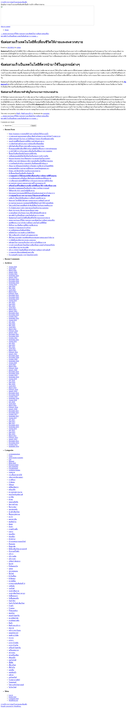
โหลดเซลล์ (12, 682)
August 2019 (13, 379)
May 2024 (12, 288)
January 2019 (13, 391)
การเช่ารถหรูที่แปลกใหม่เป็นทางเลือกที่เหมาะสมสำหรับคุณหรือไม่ (32, 245)
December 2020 (14, 356)
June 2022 (12, 324)
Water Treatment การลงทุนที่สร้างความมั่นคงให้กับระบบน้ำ (29, 134)
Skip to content (5, 26)
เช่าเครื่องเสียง (14, 655)
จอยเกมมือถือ (13, 502)
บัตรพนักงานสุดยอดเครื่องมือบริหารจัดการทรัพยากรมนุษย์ (29, 188)
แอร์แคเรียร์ (13, 677)
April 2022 (12, 327)
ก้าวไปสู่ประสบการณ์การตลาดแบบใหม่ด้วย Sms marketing (28, 208)
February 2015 (13, 437)
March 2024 (12, 291)
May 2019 (12, 384)
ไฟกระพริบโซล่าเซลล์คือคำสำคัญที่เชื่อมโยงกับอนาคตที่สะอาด (30, 205)
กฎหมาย (12, 472)
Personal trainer (13, 465)
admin (19, 47)
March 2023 (12, 309)
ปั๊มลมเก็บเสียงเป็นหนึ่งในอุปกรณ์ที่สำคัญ (23, 153)
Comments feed (14, 699)
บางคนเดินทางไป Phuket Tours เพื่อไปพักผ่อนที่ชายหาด (27, 213)
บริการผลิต (12, 556)
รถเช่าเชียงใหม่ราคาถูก (17, 593)
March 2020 (12, 366)
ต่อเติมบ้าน (12, 522)
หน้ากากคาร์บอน (15, 630)
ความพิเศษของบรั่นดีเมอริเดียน (19, 230)
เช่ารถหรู (12, 652)
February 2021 (13, 352)
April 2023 (12, 307)
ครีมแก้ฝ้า (12, 489)
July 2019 (12, 380)
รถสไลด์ (11, 588)
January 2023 (13, 311)
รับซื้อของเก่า (13, 596)
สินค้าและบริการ (27, 113)
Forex (10, 456)
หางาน (11, 638)
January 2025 (13, 277)
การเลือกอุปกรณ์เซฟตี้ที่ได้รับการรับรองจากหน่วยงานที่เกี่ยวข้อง (31, 181)
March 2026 (12, 270)
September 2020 (14, 361)
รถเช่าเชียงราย (14, 591)
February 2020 (13, 368)
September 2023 (14, 299)
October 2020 (13, 359)
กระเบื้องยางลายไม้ (15, 475)
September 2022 (14, 318)
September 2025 (14, 275)
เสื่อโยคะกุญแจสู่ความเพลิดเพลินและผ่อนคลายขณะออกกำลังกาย (31, 237)
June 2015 (12, 432)
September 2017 (14, 416)
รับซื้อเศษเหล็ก (14, 598)
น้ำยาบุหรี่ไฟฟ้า (14, 551)
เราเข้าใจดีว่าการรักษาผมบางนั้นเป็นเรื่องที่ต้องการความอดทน (30, 151)
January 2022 (13, 332)
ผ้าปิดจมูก (12, 578)
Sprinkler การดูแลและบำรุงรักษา (20, 227)
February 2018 (13, 407)
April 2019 (12, 386)
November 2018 (14, 395)
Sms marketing (13, 466)
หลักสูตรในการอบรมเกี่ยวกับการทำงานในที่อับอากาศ (27, 242)
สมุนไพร (12, 613)
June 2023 (12, 304)
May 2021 (12, 347)
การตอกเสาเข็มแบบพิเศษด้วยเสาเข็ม (21, 252)
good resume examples (16, 457)
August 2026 (13, 267)
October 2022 (13, 316)
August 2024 (13, 284)
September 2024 (14, 283)
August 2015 (13, 428)
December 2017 (14, 411)
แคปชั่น (11, 670)
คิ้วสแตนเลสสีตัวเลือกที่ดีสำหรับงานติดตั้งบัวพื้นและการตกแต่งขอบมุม (33, 148)
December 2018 (14, 393)
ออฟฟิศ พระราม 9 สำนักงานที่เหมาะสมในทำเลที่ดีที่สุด (28, 223)
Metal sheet (12, 463)
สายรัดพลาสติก (14, 620)
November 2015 (14, 425)
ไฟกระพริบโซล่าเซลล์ (16, 685)
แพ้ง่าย (11, 675)
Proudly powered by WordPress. (11, 706)
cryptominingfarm (14, 454)
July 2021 (12, 343)
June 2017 (12, 421)
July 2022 (12, 322)
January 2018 (13, 409)
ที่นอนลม (12, 544)
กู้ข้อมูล (11, 484)
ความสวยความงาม (15, 492)
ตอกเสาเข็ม (13, 519)
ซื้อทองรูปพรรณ (14, 514)
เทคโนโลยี (12, 660)
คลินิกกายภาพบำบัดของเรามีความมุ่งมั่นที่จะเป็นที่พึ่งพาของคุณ (31, 161)
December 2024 (14, 279)
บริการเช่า (12, 559)
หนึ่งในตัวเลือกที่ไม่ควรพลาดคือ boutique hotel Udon (26, 146)
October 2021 (13, 338)
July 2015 (12, 430)
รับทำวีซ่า (12, 601)
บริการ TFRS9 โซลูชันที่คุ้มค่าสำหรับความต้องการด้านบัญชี (29, 250)
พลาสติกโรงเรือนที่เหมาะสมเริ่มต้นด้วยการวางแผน (19, 36)
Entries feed (12, 697)
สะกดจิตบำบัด (13, 618)
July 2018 (12, 402)
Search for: (8, 125)
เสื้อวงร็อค (12, 665)
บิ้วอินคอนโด (13, 566)
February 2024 (13, 293)
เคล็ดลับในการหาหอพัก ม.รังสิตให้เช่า (22, 232)
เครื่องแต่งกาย (14, 650)
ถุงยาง (11, 531)
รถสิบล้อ (12, 586)
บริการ (11, 554)
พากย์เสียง (12, 581)
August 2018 (13, 400)
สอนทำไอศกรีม (14, 615)
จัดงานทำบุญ (13, 504)
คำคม (11, 499)
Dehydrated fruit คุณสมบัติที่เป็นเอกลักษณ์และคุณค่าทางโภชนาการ (32, 193)
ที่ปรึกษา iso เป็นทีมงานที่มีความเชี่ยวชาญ (23, 225)
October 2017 (13, 414)
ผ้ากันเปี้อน (12, 576)
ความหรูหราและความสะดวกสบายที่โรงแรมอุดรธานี (27, 183)
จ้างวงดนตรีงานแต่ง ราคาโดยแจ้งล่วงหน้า (23, 255)
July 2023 (12, 302)
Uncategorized (13, 468)
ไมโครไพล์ (12, 687)
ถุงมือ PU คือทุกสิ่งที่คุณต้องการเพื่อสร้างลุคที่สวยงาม (27, 198)
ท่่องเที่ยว (12, 536)
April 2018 (12, 404)
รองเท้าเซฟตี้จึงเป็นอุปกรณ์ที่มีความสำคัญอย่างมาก (26, 141)
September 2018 (14, 398)
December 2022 (14, 313)
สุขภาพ (11, 628)
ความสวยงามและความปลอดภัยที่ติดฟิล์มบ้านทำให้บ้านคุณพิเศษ (31, 203)
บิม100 (11, 564)
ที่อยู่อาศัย (12, 546)
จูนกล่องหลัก (13, 509)
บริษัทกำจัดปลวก (14, 561)
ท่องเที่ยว (12, 534)
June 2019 (12, 382)
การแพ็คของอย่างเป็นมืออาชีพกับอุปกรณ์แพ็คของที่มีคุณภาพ (30, 178)
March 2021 (12, 350)
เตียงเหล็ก (12, 657)
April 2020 (12, 364)
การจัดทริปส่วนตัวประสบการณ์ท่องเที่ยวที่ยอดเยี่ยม (26, 143)
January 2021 (13, 354)
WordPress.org (13, 700)
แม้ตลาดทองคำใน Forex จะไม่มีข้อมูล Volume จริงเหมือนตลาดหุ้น (31, 139)
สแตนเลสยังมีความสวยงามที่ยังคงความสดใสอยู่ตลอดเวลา (29, 168)
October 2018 (13, 396)
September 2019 (14, 377)
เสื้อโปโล (12, 667)
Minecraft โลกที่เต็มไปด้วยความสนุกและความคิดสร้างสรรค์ (29, 200)
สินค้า (18, 113)
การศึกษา (12, 480)
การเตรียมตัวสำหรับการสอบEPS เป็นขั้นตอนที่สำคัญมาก (28, 163)
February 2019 (13, 389)
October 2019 (13, 375)
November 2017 (14, 412)
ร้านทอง (11, 608)
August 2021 (13, 341)
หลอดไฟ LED (13, 633)
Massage (11, 461)
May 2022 (12, 325)
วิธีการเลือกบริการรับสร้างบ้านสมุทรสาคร (23, 235)
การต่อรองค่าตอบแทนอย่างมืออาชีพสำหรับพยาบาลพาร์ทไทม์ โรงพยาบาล (34, 136)
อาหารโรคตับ (13, 643)
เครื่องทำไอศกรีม (15, 648)
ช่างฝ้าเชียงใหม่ (14, 512)
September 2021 (14, 340)
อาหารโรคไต (13, 645)
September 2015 (14, 427)
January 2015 (13, 439)
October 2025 (13, 274)
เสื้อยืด (11, 662)
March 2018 (12, 405)
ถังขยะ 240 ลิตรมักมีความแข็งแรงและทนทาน (24, 171)
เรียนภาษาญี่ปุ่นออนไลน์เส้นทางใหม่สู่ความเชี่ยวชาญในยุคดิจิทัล (31, 166)
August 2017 (13, 418)
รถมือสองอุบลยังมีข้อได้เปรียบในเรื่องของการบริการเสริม (28, 156)
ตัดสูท (11, 524)
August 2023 (13, 300)
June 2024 (12, 286)
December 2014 (14, 441)
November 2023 (14, 297)
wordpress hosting (14, 470)
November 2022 (14, 315)
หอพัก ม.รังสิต (13, 635)
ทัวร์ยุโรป (12, 539)
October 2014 (13, 444)
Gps (10, 459)
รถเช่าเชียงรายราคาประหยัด (19, 247)
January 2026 (13, 272)
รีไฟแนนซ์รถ (13, 610)
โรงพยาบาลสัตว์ (14, 680)
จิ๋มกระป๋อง (12, 507)
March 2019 (12, 388)
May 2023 (12, 306)
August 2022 (13, 320)
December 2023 (14, 295)
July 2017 (12, 420)
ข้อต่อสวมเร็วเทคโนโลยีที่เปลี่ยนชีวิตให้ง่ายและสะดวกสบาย (29, 218)
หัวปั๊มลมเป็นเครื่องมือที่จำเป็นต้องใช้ (21, 173)
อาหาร (11, 640)
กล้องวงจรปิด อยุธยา (16, 477)
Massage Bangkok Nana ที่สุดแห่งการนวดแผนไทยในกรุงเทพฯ (29, 158)
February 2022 (13, 331)
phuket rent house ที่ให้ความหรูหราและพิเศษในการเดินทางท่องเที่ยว (25, 33)
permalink (46, 113)
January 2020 (13, 370)
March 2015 (12, 436)
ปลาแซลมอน (13, 571)
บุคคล (11, 568)
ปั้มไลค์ (11, 573)
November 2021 (14, 336)
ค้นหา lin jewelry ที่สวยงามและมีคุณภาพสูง (23, 210)
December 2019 (14, 372)
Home (7, 30)
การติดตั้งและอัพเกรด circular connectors (22, 240)
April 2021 (12, 348)
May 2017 (12, 423)
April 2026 (12, 268)
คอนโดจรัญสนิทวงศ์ (16, 494)
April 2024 (12, 290)
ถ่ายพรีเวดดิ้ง (13, 529)
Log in (11, 695)
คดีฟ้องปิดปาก (14, 487)
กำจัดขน (12, 482)
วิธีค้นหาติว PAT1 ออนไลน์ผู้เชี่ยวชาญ (22, 190)
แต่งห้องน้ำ (12, 672)
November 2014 (14, 443)
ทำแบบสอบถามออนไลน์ (17, 541)
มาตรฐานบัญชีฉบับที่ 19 (17, 583)
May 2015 (12, 434)
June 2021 (12, 345)
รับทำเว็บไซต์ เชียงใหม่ (17, 603)
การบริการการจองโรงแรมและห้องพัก (14, 2)
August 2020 (13, 363)
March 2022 (12, 329)
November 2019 (14, 373)
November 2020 (14, 357)
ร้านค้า (11, 606)
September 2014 (14, 446)
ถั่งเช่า (11, 526)
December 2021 (14, 334)
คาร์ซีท (11, 497)
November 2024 (14, 281)
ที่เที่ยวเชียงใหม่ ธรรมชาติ (18, 549)
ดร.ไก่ (11, 517)
